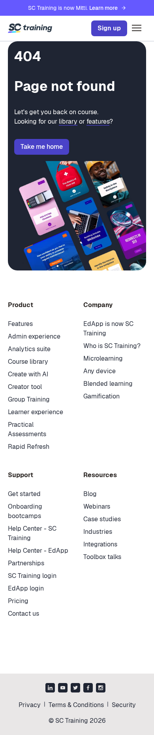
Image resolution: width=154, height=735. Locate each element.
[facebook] (88, 688)
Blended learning (108, 384)
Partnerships (26, 563)
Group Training (29, 399)
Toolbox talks (102, 557)
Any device (99, 371)
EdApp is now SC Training (108, 328)
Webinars (96, 506)
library (68, 121)
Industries (97, 532)
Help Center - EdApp (38, 550)
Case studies (102, 519)
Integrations (100, 544)
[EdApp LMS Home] (30, 28)
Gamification (101, 396)
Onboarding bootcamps (25, 511)
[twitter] (75, 688)
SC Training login (32, 576)
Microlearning (103, 358)
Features (20, 324)
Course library (28, 361)
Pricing (18, 601)
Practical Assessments (27, 429)
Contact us (23, 613)
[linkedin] (50, 688)
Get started (24, 494)
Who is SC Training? (112, 346)
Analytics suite (29, 349)
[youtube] (63, 688)
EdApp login (26, 588)
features (97, 121)
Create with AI (28, 374)
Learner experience (35, 412)
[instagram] (100, 688)
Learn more (103, 7)
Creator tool (25, 387)
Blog (90, 494)
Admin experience (34, 336)
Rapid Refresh (28, 446)
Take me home (42, 147)
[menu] (136, 28)
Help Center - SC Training (32, 533)
